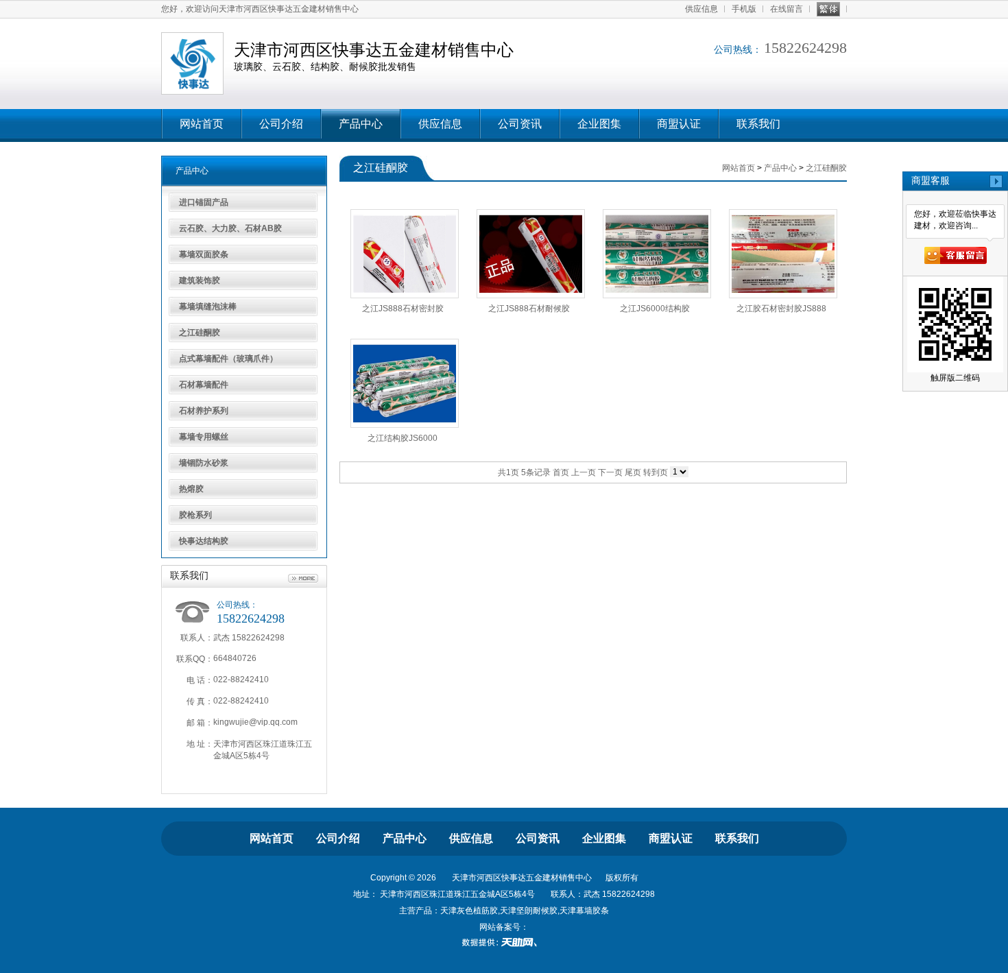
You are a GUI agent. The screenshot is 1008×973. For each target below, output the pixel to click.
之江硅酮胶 (199, 332)
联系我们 (758, 124)
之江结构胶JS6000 (402, 438)
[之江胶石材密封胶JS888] (783, 254)
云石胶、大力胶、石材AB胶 (230, 228)
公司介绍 (281, 124)
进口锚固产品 (203, 202)
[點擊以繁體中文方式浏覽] (828, 9)
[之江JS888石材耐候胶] (530, 254)
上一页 (583, 472)
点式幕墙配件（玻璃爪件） (228, 358)
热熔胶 (191, 489)
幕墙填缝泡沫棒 (208, 306)
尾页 (633, 472)
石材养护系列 (203, 411)
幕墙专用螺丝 (203, 437)
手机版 (744, 9)
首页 (561, 472)
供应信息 (701, 9)
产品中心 (361, 124)
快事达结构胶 (203, 541)
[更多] (303, 579)
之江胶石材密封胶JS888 (781, 308)
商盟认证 (679, 124)
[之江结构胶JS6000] (404, 383)
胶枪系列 (195, 515)
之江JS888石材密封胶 (403, 308)
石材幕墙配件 (203, 384)
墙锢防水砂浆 (203, 463)
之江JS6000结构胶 (655, 308)
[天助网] (504, 942)
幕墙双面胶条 (203, 254)
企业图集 (599, 124)
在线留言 (786, 9)
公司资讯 (520, 124)
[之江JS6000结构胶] (656, 254)
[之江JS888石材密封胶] (404, 254)
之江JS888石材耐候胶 (529, 308)
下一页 (610, 472)
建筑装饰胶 (199, 280)
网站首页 (202, 124)
